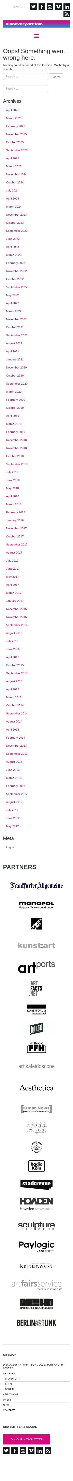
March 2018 (13, 504)
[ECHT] (36, 1303)
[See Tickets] (36, 1246)
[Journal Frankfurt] (36, 1028)
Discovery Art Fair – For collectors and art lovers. (33, 1366)
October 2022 (15, 279)
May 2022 (12, 295)
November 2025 (16, 134)
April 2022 (12, 303)
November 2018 (16, 448)
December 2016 (16, 608)
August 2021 (14, 343)
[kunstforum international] (36, 1009)
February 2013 (15, 785)
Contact (9, 1410)
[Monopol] (36, 905)
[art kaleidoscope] (36, 1066)
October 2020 (15, 375)
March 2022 (13, 311)
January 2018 (15, 520)
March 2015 (13, 697)
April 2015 (12, 689)
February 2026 (15, 126)
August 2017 (14, 552)
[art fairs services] (36, 1284)
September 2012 (17, 794)
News (6, 1405)
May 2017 (12, 576)
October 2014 (15, 705)
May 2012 (12, 826)
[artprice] (36, 924)
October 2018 (15, 456)
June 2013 (13, 769)
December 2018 (16, 440)
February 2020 (15, 399)
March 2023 (13, 254)
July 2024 (12, 190)
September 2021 (17, 335)
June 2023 (13, 238)
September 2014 (17, 713)
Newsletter (20, 7)
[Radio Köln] (36, 1166)
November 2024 (16, 174)
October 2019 (15, 407)
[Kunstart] (36, 945)
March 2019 (13, 423)
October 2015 (15, 665)
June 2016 (13, 649)
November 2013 (16, 745)
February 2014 (15, 737)
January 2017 (15, 600)
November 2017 (16, 528)
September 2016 (17, 625)
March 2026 (13, 118)
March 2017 (13, 592)
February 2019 (15, 431)
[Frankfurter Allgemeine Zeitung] (36, 886)
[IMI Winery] (36, 1147)
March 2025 (13, 166)
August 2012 (14, 802)
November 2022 (16, 271)
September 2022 (17, 287)
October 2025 (15, 142)
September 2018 (17, 464)
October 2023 (15, 222)
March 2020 (13, 391)
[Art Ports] (36, 966)
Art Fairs (9, 1373)
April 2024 (12, 198)
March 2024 (13, 206)
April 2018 (12, 496)
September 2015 (17, 673)
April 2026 (12, 110)
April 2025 (12, 158)
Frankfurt (12, 1378)
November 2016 (16, 617)
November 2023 (16, 214)
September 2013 (17, 753)
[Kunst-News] (36, 1109)
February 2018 (15, 512)
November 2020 (16, 367)
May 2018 (12, 488)
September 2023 (17, 230)
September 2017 (17, 544)
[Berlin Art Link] (36, 1322)
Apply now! (10, 1394)
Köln (8, 1384)
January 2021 (15, 359)
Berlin (9, 1389)
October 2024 (15, 182)
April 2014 (12, 729)
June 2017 (13, 568)
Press (7, 1399)
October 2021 (15, 327)
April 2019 (12, 415)
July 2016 (12, 641)
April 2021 (12, 351)
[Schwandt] (36, 1203)
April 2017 (12, 584)
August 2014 (14, 721)
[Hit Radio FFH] (36, 1047)
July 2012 (12, 810)
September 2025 (17, 150)
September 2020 (17, 383)
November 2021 (16, 319)
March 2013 (13, 777)
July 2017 (12, 560)
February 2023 (15, 263)
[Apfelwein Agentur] (36, 1128)
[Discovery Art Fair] (36, 24)
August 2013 (14, 761)
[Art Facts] (36, 988)
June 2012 (13, 818)
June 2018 (13, 480)
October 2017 (15, 536)
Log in (10, 847)
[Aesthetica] (36, 1088)
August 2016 (14, 633)
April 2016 (12, 657)
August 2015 (14, 681)
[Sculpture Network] (36, 1225)
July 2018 (12, 472)
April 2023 (12, 246)
